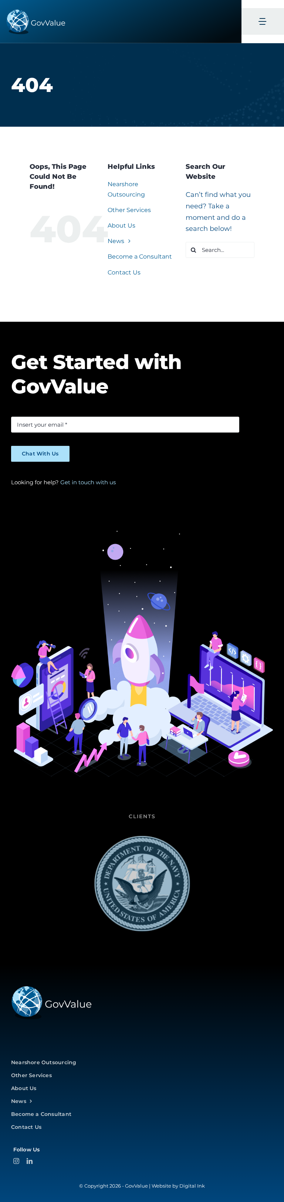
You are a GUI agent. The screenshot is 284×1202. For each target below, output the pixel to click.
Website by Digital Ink (178, 1186)
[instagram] (16, 1161)
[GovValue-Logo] (51, 988)
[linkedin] (30, 1161)
